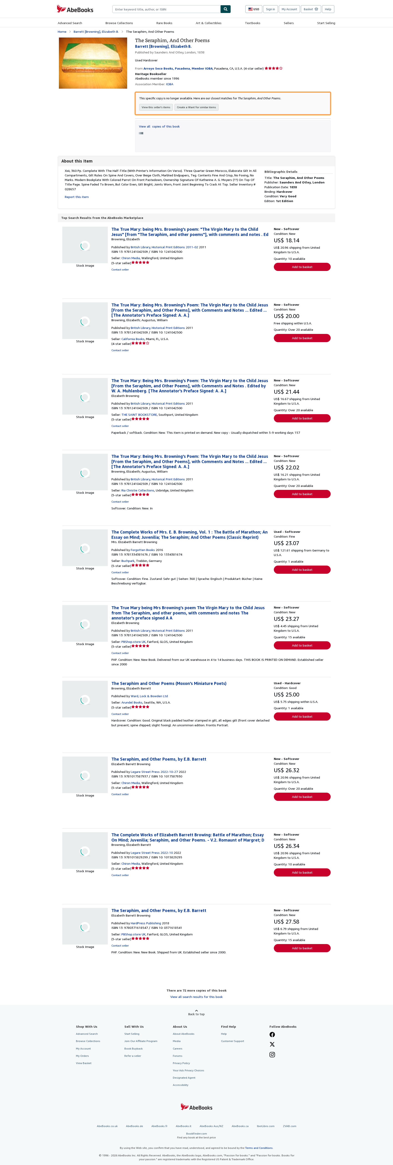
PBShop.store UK (133, 642)
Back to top (196, 1014)
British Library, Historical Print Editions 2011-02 (164, 247)
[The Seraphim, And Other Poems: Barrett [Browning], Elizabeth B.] (93, 40)
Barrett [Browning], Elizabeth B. (96, 31)
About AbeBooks (183, 1033)
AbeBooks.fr (159, 1126)
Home (62, 31)
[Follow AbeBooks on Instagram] (272, 1055)
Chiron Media (130, 258)
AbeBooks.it (183, 1126)
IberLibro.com (266, 1126)
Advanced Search (70, 23)
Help (328, 9)
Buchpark (127, 561)
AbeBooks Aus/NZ (211, 1126)
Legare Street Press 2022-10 (152, 852)
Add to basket (302, 267)
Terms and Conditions (259, 1148)
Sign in (270, 9)
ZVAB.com (289, 1126)
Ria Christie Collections (137, 490)
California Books (132, 339)
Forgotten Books (143, 550)
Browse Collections (119, 23)
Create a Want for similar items (196, 107)
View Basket (83, 1063)
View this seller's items (156, 107)
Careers (177, 1048)
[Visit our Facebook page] (272, 1035)
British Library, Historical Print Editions (158, 328)
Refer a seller (132, 1055)
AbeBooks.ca (240, 1126)
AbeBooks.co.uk (107, 1126)
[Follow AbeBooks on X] (272, 1044)
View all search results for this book (196, 997)
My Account (289, 9)
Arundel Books (131, 702)
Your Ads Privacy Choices (188, 1070)
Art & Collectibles (209, 23)
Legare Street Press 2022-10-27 (154, 772)
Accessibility (180, 1085)
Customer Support (232, 1041)
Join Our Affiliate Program (140, 1041)
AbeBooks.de (134, 1126)
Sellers (289, 23)
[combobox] (166, 9)
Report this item (77, 197)
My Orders (82, 1055)
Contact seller (120, 269)
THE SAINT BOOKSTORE (139, 414)
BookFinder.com (196, 1135)
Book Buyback (133, 1048)
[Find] (226, 9)
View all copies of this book (159, 126)
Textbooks (252, 23)
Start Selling (326, 23)
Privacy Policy (181, 1063)
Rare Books (164, 23)
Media (177, 1041)
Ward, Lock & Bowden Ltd (149, 696)
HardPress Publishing (146, 923)
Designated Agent (184, 1077)
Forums (177, 1055)
